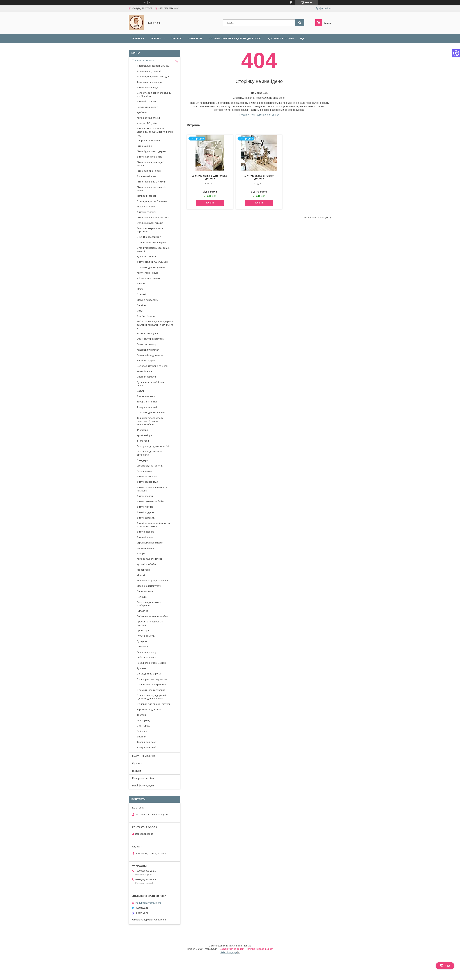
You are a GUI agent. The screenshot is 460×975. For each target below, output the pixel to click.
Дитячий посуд (145, 537)
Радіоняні (142, 646)
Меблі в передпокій (147, 300)
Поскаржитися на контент (231, 949)
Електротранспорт (147, 107)
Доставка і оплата (281, 38)
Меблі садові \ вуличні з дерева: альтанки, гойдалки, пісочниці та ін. (155, 324)
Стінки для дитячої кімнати (152, 201)
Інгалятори (143, 440)
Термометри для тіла (149, 709)
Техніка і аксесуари (147, 333)
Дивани (141, 283)
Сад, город (143, 725)
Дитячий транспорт (147, 101)
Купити (210, 202)
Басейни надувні (146, 360)
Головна (138, 38)
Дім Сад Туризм (146, 316)
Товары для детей (147, 401)
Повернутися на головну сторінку (259, 114)
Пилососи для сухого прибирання (149, 604)
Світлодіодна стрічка (149, 673)
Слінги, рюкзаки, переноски (152, 679)
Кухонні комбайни (147, 564)
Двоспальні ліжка (147, 176)
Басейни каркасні (146, 376)
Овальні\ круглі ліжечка (150, 223)
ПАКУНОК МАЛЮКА (143, 756)
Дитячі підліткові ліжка (149, 156)
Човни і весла (144, 371)
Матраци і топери (147, 195)
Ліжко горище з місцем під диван (151, 189)
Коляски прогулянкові (149, 71)
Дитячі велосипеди (147, 87)
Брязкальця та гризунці (150, 465)
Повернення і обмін (143, 778)
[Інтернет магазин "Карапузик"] (136, 29)
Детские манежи (146, 396)
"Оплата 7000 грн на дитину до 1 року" (234, 38)
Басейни (141, 305)
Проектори (143, 630)
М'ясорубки (143, 569)
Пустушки (142, 641)
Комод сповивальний (148, 117)
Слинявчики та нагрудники (151, 684)
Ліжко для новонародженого (153, 217)
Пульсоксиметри (146, 635)
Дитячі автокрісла (147, 476)
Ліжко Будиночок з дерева (152, 151)
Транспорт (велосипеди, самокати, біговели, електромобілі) (150, 421)
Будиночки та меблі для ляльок (150, 384)
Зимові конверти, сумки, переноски (150, 230)
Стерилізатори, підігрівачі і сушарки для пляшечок (152, 697)
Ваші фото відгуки (143, 785)
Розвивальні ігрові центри (151, 663)
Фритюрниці (143, 720)
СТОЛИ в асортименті (149, 237)
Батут (140, 310)
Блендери (142, 460)
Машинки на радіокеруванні (152, 580)
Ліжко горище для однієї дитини (150, 164)
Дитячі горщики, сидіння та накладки (152, 489)
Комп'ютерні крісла (147, 272)
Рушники (141, 668)
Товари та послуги (143, 60)
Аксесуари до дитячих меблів (153, 446)
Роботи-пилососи (146, 657)
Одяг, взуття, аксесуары (150, 339)
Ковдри (141, 553)
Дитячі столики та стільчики (152, 262)
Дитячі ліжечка (145, 506)
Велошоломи (144, 471)
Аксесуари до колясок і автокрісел (150, 453)
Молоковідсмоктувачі (149, 586)
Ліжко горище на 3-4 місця (151, 181)
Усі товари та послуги (316, 217)
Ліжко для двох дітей (149, 171)
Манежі (141, 575)
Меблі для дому (146, 206)
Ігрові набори (144, 435)
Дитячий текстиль (146, 212)
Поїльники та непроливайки (152, 616)
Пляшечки (142, 611)
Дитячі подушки (146, 512)
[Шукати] (299, 22)
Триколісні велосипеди (149, 82)
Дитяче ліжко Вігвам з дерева (259, 177)
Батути (140, 391)
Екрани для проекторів (150, 542)
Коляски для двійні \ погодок (153, 76)
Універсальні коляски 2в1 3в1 (153, 65)
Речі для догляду (147, 652)
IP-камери (142, 430)
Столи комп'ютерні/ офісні (151, 242)
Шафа (140, 289)
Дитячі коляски (145, 496)
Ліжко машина (145, 146)
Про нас (176, 38)
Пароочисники (145, 591)
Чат (447, 965)
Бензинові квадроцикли (150, 355)
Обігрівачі (142, 731)
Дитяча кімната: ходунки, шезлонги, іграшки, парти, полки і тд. (155, 131)
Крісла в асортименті (148, 278)
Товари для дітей (146, 747)
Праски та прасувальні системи (150, 623)
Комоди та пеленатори (149, 558)
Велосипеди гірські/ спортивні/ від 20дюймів (154, 94)
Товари (155, 38)
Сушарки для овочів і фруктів (154, 704)
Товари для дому (147, 742)
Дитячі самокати (146, 517)
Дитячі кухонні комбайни (150, 501)
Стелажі (141, 294)
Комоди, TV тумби (147, 123)
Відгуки (136, 770)
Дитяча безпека (145, 531)
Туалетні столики (146, 256)
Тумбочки (142, 112)
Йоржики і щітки (145, 548)
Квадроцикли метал (148, 349)
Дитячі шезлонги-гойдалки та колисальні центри (153, 525)
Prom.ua (247, 945)
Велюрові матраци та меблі (152, 366)
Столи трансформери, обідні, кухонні (153, 249)
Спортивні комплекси (148, 140)
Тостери (141, 715)
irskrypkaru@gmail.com (148, 902)
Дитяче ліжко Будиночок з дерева (209, 177)
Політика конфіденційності (259, 949)
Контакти (195, 38)
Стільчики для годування (151, 267)
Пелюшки (142, 597)
